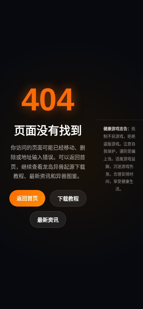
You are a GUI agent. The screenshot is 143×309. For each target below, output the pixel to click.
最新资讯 (48, 220)
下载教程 (68, 199)
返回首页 (27, 198)
